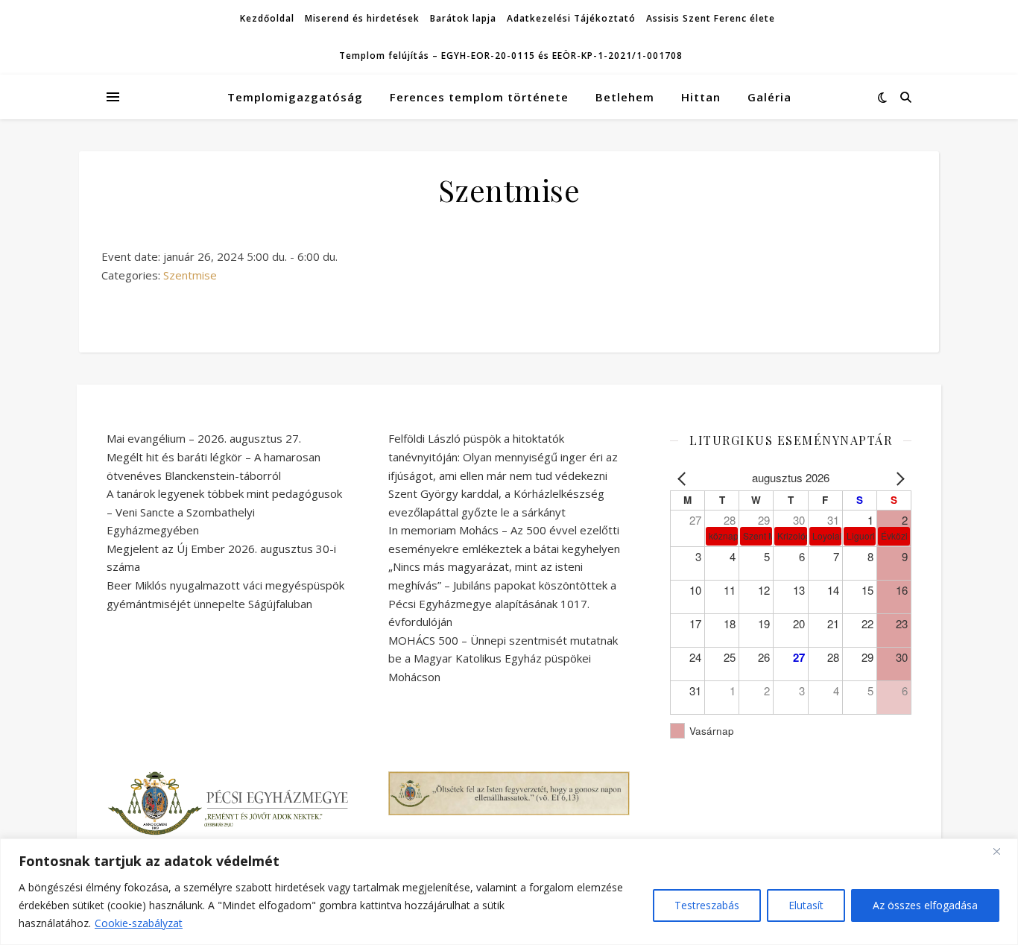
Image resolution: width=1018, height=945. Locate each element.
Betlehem (624, 96)
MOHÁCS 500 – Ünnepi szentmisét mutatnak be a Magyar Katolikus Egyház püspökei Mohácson (503, 658)
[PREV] (684, 478)
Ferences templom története (479, 96)
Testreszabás (706, 905)
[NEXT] (897, 478)
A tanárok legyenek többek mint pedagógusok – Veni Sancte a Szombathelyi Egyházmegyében (224, 511)
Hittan (701, 96)
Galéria (769, 96)
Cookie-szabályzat (139, 923)
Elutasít (805, 905)
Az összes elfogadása (925, 905)
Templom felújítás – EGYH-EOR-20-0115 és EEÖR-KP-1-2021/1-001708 (511, 55)
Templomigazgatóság (295, 96)
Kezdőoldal (267, 18)
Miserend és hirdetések (362, 18)
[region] (509, 891)
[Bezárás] (1002, 851)
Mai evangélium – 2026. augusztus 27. (204, 438)
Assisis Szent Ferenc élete (710, 18)
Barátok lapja (463, 18)
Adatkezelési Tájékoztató (571, 18)
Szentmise (190, 275)
